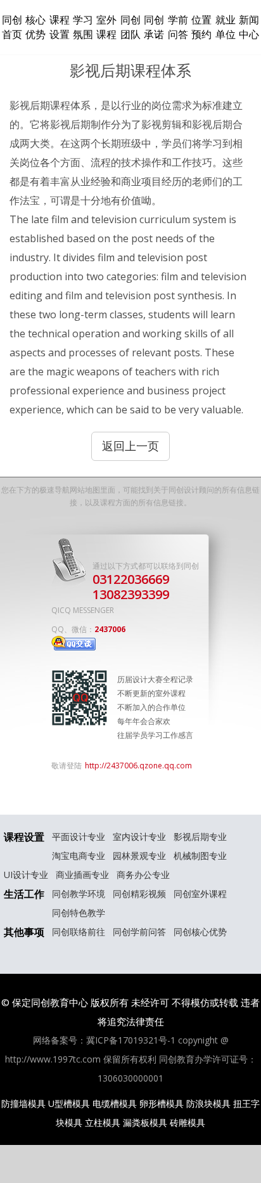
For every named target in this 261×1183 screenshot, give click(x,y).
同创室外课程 (200, 894)
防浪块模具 (208, 1103)
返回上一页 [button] (130, 445)
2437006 (109, 629)
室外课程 (106, 27)
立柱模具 (102, 1122)
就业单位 (225, 27)
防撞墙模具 (23, 1103)
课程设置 (59, 27)
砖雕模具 (187, 1122)
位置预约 (201, 27)
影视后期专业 (200, 837)
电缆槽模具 (114, 1103)
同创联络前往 (78, 932)
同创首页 (12, 27)
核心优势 (35, 27)
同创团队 (130, 27)
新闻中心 (249, 27)
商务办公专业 (143, 875)
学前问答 (178, 27)
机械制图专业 (200, 856)
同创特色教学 (78, 913)
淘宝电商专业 (78, 856)
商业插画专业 (82, 875)
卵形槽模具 (161, 1103)
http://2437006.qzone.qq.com (138, 765)
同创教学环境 (78, 894)
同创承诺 (154, 27)
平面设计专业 (78, 837)
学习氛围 (83, 27)
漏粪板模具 (145, 1122)
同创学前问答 (139, 932)
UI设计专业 (26, 875)
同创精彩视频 (139, 894)
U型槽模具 (69, 1103)
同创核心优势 (200, 932)
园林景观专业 (139, 856)
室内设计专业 (139, 837)
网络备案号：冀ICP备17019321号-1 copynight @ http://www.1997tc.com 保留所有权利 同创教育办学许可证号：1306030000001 (131, 1059)
